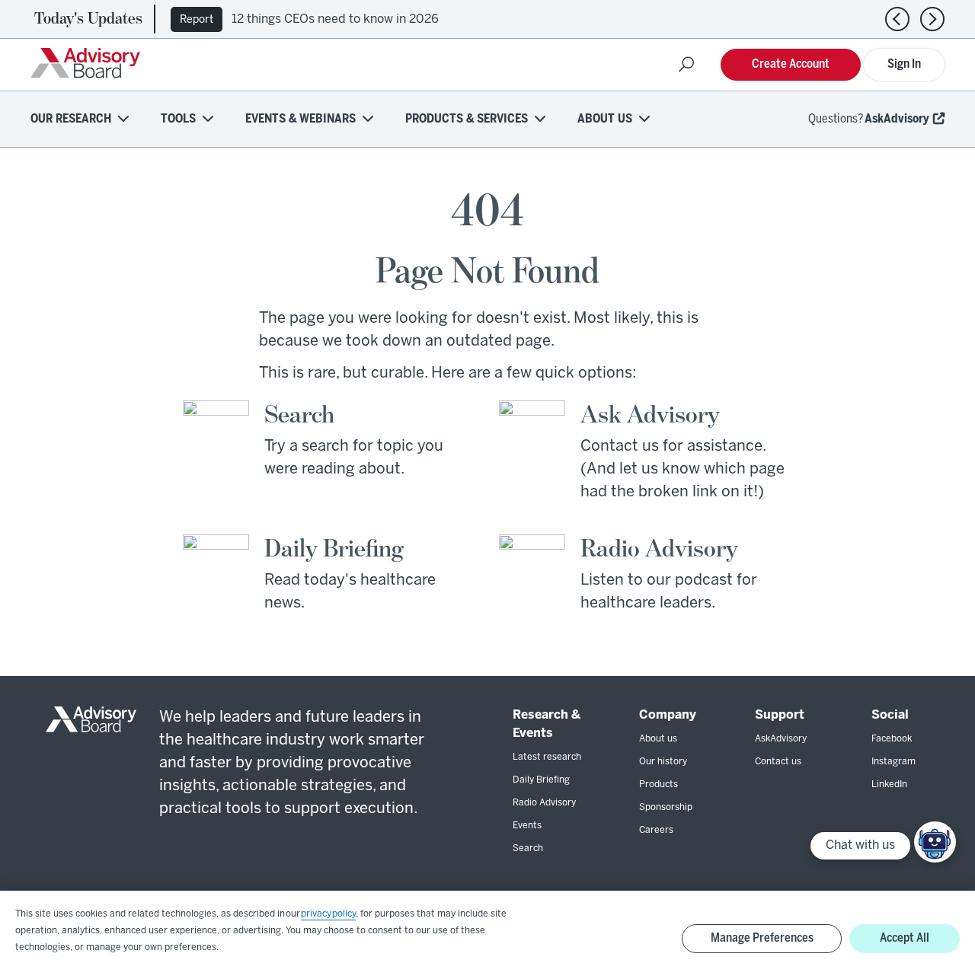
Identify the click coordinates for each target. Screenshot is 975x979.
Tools (178, 119)
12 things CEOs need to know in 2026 (335, 19)
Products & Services (466, 119)
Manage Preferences (762, 938)
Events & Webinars (300, 119)
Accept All (904, 938)
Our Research (70, 119)
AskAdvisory (897, 119)
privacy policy (328, 914)
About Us (604, 119)
